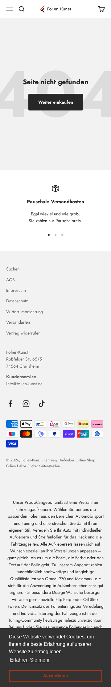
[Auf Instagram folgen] (26, 404)
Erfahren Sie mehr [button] (30, 660)
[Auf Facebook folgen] (10, 404)
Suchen (12, 269)
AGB (10, 280)
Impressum (16, 290)
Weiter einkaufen (55, 102)
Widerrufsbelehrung (24, 312)
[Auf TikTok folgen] (42, 404)
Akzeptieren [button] (55, 675)
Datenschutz (17, 301)
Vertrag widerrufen (23, 333)
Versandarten (18, 322)
